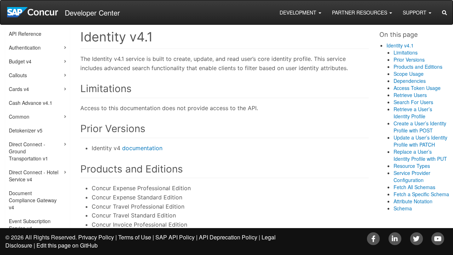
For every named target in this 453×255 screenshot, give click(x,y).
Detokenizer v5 (25, 130)
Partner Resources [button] (360, 12)
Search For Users (413, 102)
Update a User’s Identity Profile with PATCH (420, 141)
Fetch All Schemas (414, 187)
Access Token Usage (417, 87)
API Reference (25, 33)
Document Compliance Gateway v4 (33, 200)
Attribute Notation (413, 201)
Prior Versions (409, 59)
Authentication (25, 47)
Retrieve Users (410, 94)
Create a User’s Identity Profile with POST (420, 127)
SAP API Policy (175, 237)
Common (19, 116)
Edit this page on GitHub (67, 245)
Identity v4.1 (400, 45)
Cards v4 (19, 88)
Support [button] (415, 12)
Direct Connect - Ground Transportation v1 (28, 151)
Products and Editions (418, 66)
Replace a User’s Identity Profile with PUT (420, 155)
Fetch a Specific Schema (421, 194)
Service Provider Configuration (412, 176)
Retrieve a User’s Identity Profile (413, 113)
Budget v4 (20, 61)
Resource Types (412, 165)
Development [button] (299, 12)
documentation (142, 148)
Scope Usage (409, 73)
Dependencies (410, 80)
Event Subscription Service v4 (30, 224)
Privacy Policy (96, 237)
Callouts (18, 75)
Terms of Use (134, 237)
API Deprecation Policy (228, 237)
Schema (403, 208)
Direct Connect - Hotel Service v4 (33, 176)
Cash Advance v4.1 (30, 102)
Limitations (406, 52)
